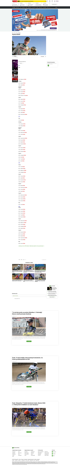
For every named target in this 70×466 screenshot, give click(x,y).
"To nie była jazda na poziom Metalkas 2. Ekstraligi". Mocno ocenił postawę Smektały (40, 281)
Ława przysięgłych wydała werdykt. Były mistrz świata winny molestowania (54, 288)
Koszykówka (44, 7)
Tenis (20, 7)
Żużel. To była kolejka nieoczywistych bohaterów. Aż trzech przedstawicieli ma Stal (17, 271)
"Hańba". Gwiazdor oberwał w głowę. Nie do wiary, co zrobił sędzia (52, 293)
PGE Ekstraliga (33, 455)
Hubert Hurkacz (47, 455)
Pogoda (13, 460)
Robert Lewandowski (40, 451)
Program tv (19, 460)
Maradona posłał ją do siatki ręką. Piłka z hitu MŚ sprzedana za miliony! (52, 295)
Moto (48, 7)
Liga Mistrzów (33, 451)
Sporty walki (33, 7)
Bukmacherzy (29, 7)
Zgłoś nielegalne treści (17, 298)
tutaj (26, 464)
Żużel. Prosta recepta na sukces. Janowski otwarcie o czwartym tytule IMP (28, 281)
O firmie (20, 459)
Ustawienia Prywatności (31, 459)
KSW (13, 456)
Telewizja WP (23, 460)
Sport (34, 460)
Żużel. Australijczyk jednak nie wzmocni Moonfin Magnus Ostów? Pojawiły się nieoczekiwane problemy (40, 271)
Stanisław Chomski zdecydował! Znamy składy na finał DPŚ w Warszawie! (17, 280)
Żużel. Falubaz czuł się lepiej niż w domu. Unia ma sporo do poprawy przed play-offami (28, 271)
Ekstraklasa (26, 451)
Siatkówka (23, 7)
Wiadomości (31, 460)
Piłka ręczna (40, 7)
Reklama (35, 459)
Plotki (26, 460)
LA (49, 7)
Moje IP (28, 460)
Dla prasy (22, 459)
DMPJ (19, 259)
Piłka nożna (17, 7)
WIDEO (37, 7)
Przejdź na (15, 1)
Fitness (13, 455)
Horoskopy (16, 460)
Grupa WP (17, 459)
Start (12, 32)
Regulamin (38, 459)
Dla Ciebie (14, 7)
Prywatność (25, 459)
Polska (16, 32)
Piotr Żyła (39, 455)
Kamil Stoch (46, 451)
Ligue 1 (25, 455)
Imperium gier (37, 460)
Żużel (26, 7)
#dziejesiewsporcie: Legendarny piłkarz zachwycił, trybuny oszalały (52, 291)
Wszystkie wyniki (54, 4)
